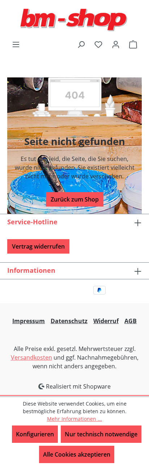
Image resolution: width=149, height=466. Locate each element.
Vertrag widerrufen (38, 246)
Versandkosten (31, 357)
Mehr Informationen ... (74, 418)
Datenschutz (69, 321)
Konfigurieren (35, 434)
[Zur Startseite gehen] (74, 20)
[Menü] (16, 44)
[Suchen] (81, 44)
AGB (130, 321)
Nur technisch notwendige (101, 434)
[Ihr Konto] (115, 44)
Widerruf (106, 321)
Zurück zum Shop (75, 199)
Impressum (28, 321)
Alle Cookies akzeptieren (76, 454)
